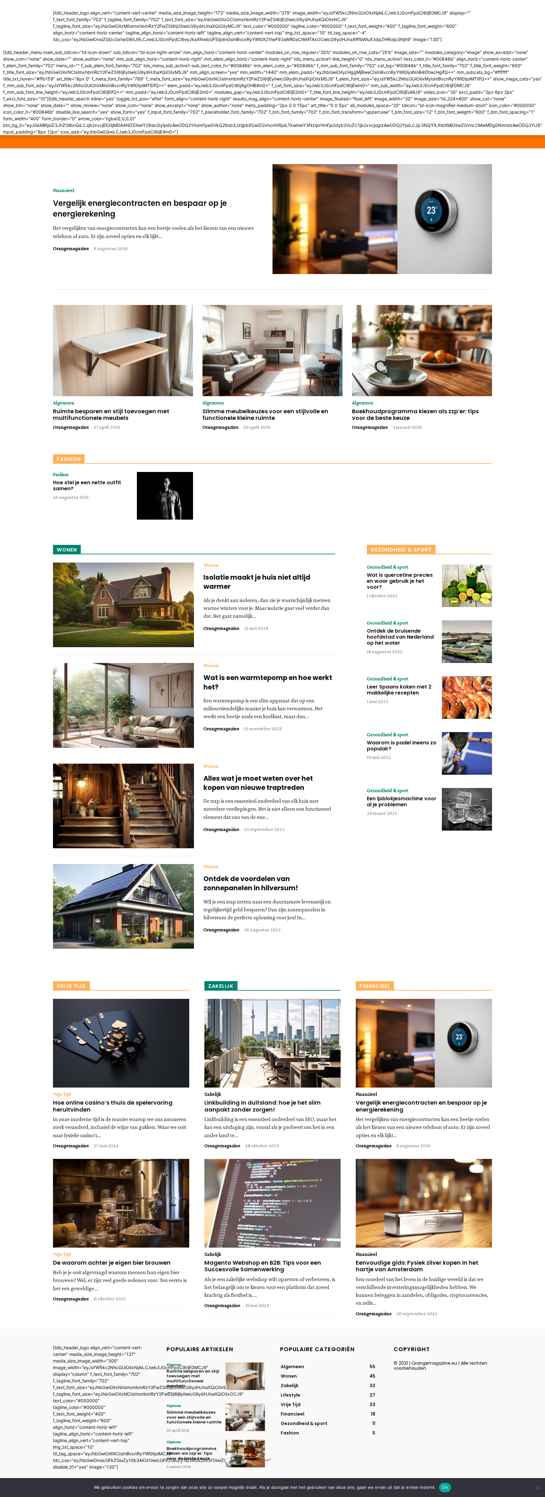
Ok (445, 1487)
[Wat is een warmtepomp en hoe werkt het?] (123, 705)
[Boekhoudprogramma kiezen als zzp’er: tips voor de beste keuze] (422, 350)
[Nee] (537, 1487)
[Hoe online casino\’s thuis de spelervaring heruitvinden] (121, 1043)
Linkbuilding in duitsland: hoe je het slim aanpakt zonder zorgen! (262, 1106)
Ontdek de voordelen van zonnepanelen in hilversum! (250, 883)
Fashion (61, 474)
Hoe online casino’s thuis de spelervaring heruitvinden (113, 1106)
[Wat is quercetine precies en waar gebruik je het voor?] (467, 585)
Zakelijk (212, 1094)
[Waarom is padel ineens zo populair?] (467, 753)
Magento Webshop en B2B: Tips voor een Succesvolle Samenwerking (262, 1266)
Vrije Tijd (62, 1094)
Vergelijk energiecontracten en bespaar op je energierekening (421, 1106)
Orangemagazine (71, 248)
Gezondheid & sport (387, 567)
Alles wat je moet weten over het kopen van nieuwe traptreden (258, 783)
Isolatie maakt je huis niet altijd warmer (256, 582)
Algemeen (63, 402)
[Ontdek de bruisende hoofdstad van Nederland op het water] (467, 641)
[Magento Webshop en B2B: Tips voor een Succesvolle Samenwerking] (272, 1203)
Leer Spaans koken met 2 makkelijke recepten (399, 689)
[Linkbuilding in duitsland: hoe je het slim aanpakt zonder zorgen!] (272, 1043)
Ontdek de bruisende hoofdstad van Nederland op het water (400, 637)
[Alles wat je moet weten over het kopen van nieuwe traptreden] (123, 806)
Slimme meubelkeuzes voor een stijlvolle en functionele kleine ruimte (265, 414)
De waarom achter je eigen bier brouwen (112, 1263)
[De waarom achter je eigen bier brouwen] (121, 1203)
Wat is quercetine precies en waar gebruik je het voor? (400, 581)
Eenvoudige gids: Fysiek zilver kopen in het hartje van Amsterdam (417, 1266)
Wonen (211, 565)
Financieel (63, 190)
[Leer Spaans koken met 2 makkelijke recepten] (467, 697)
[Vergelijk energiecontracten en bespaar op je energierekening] (382, 219)
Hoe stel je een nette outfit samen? (87, 485)
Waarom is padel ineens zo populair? (402, 745)
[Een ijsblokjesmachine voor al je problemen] (467, 809)
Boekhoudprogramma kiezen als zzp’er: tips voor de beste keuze (415, 414)
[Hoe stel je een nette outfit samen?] (165, 496)
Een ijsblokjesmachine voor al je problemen (402, 801)
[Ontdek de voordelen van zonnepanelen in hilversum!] (123, 906)
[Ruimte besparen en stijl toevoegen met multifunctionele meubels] (123, 350)
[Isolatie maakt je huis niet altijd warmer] (123, 605)
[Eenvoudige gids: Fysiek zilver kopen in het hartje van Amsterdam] (424, 1203)
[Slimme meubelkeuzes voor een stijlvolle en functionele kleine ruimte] (272, 350)
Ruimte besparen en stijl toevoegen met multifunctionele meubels (111, 414)
